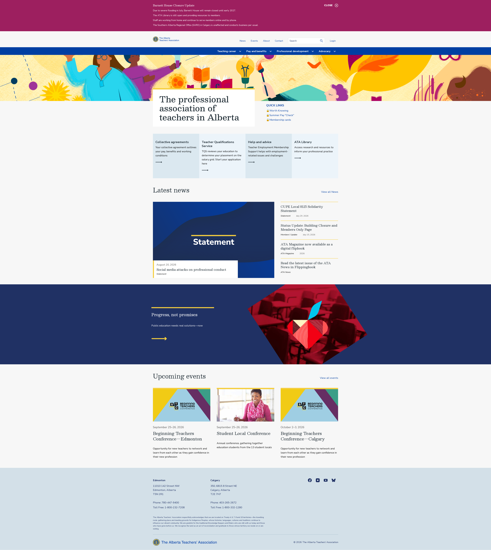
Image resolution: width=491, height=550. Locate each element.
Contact (279, 40)
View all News (329, 192)
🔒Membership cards (278, 120)
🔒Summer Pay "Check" (280, 115)
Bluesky (334, 480)
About (266, 40)
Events (254, 40)
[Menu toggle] (238, 51)
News (243, 40)
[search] (322, 41)
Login (333, 40)
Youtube (326, 480)
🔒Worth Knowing (277, 110)
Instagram (318, 480)
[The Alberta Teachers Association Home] (166, 39)
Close (328, 5)
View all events (329, 378)
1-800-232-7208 (175, 507)
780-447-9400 (170, 502)
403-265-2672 (228, 502)
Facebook (310, 480)
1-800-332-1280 (232, 507)
